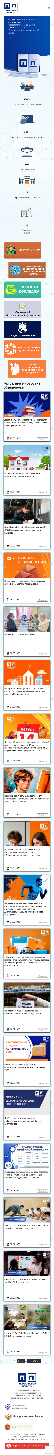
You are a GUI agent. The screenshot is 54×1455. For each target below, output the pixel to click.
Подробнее (43, 439)
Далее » (36, 1361)
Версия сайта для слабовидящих (30, 1445)
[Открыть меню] (48, 7)
